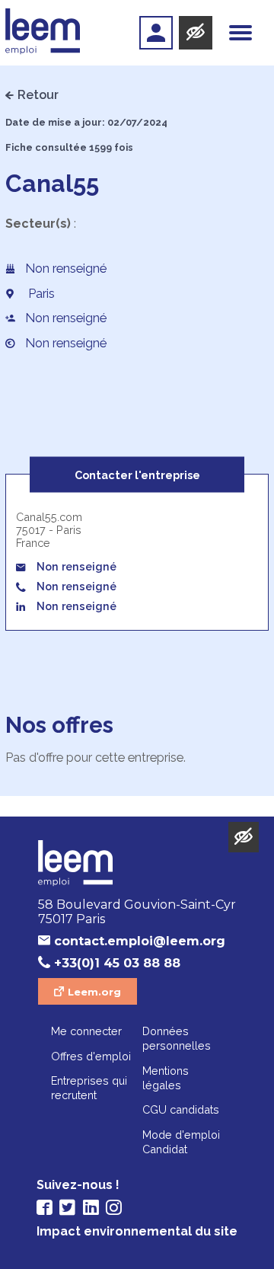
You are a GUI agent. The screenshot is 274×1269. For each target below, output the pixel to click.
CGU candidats (180, 1109)
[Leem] (43, 33)
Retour (38, 95)
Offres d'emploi (91, 1056)
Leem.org (94, 992)
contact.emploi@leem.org (139, 941)
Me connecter (86, 1030)
